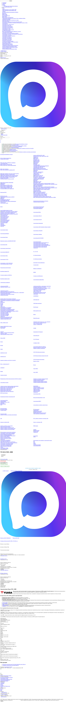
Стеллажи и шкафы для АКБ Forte (6, 275)
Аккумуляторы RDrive (37, 212)
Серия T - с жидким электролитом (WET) (7, 332)
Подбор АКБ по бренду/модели (7, 44)
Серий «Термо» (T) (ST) (37, 290)
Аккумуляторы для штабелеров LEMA (6, 443)
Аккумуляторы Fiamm (4, 237)
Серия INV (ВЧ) (3, 202)
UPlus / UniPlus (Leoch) (4, 322)
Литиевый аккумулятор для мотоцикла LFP (7, 396)
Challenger (2, 331)
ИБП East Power (36, 162)
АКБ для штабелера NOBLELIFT (5, 446)
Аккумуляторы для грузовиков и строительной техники (42, 440)
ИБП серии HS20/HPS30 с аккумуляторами (40, 169)
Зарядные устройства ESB (4, 422)
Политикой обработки (16, 700)
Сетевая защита (36, 410)
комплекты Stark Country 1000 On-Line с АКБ (40, 156)
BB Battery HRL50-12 (3, 573)
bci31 (34, 442)
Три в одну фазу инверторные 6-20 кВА (40, 288)
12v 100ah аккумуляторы (6, 30)
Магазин (1, 688)
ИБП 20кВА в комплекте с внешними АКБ (7, 174)
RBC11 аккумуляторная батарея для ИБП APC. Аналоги (11, 31)
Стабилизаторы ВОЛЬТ (4, 286)
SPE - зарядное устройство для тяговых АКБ (40, 418)
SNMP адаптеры (36, 173)
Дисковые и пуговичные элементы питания (40, 378)
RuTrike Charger (36, 431)
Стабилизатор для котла (6, 19)
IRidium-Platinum (3, 403)
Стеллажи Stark (35, 264)
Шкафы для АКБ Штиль (37, 268)
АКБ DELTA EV (3, 356)
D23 (34, 441)
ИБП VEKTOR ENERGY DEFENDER (6, 182)
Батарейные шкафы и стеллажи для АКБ (7, 178)
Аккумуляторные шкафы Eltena (38, 279)
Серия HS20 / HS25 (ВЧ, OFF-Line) (39, 166)
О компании (4, 2)
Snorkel (1, 301)
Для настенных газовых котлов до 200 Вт (40, 195)
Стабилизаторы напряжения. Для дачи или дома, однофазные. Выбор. (13, 18)
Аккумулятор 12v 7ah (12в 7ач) (7, 26)
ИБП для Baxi (4, 16)
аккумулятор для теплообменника (39, 262)
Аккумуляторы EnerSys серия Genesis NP (40, 246)
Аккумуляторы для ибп (4, 678)
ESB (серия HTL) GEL (37, 310)
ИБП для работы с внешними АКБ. (6, 164)
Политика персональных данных (5, 675)
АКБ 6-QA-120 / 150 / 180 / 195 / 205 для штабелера (8, 442)
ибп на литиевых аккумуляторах (5, 158)
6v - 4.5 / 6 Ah (35, 251)
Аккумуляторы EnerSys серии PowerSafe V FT (41, 242)
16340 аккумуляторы (36, 386)
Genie (1, 305)
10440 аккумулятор (36, 389)
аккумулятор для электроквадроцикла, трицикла (10, 33)
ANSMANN (2, 367)
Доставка (1, 685)
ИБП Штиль (2, 184)
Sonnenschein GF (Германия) (38, 331)
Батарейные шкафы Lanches (5, 278)
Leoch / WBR (35, 372)
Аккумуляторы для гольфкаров (5, 308)
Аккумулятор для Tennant (4, 313)
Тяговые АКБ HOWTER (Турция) (6, 326)
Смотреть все (35, 247)
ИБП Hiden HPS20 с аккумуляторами (39, 168)
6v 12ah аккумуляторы (37, 255)
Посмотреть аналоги (4, 464)
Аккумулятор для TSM (4, 312)
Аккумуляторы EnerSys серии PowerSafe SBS (40, 244)
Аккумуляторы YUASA (4, 259)
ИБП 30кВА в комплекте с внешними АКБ (7, 177)
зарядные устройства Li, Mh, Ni (38, 388)
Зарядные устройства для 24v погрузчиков (7, 429)
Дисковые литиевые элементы (38, 380)
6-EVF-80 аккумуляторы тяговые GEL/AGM (40, 355)
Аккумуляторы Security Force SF (38, 206)
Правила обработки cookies (6, 48)
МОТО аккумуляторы (13, 150)
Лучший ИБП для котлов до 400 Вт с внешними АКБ (42, 196)
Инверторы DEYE (3, 192)
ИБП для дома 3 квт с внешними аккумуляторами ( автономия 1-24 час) (45, 187)
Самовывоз (4, 3)
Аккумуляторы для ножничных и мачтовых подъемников (9, 300)
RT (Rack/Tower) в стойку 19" (5, 199)
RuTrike (1, 345)
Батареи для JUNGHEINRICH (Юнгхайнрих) (7, 435)
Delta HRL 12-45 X (3, 558)
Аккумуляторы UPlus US (37, 215)
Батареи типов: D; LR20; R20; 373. (6, 389)
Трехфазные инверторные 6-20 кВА (39, 289)
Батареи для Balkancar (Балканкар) (6, 434)
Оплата (3, 4)
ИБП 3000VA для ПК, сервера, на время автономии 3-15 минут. (43, 186)
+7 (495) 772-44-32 (3, 51)
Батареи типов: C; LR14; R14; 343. (6, 388)
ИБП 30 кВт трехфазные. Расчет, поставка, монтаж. (8, 176)
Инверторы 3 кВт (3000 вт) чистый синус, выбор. (10, 20)
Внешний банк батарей (37, 191)
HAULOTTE (2, 302)
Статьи (3, 8)
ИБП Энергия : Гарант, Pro (37, 176)
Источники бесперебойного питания (6, 154)
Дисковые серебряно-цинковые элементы (40, 382)
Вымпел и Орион (36, 361)
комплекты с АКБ (36, 159)
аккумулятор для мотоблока (6, 38)
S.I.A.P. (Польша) (36, 339)
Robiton (1, 371)
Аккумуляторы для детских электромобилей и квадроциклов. (12, 34)
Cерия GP (2, 223)
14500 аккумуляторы (36, 390)
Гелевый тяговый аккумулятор (7, 43)
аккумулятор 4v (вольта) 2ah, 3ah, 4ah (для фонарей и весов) (12, 21)
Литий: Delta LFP (36, 335)
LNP (1, 418)
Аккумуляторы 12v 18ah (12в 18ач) (8, 29)
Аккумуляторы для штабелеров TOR (6, 444)
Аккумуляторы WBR (3, 222)
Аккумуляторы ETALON (37, 219)
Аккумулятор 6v (5, 23)
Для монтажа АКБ (3, 413)
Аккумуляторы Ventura (4, 229)
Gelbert (1, 349)
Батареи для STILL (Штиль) (5, 436)
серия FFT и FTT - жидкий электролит (39, 322)
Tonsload (34, 429)
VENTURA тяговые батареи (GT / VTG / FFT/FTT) (41, 321)
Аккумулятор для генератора (7, 37)
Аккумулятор (35, 435)
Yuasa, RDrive (35, 368)
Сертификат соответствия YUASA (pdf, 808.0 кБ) (10, 665)
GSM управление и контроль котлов (39, 413)
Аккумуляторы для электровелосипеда (8, 35)
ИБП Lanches (35, 158)
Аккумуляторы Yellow (4, 255)
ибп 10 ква (4, 13)
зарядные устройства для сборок (38, 387)
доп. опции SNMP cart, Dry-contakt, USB (7, 188)
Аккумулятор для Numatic (4, 314)
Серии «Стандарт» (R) (37, 291)
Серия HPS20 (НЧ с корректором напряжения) (41, 165)
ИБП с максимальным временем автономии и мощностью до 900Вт (44, 197)
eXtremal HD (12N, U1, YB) (4, 402)
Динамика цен (2, 587)
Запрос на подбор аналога (5, 466)
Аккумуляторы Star (3, 219)
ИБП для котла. (4, 14)
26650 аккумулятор (36, 391)
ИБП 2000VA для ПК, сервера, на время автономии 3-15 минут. (43, 183)
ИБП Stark (2, 198)
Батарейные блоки (36, 160)
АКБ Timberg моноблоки (37, 303)
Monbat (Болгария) (36, 318)
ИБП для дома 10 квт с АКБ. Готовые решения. (8, 165)
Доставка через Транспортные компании (11, 6)
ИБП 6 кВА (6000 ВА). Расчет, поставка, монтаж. (41, 189)
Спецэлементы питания (4, 382)
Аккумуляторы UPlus (36, 393)
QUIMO (34, 328)
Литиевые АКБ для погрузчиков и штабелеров (8, 298)
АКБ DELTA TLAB (3, 352)
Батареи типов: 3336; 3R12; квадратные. (7, 391)
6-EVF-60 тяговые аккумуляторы (38, 359)
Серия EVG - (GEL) (3, 333)
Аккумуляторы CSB (3, 215)
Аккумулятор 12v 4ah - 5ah (6, 25)
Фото (1, 690)
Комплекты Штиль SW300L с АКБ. (6, 185)
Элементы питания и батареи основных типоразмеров (9, 386)
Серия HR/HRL (3, 225)
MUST (1, 206)
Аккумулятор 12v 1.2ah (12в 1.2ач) (8, 24)
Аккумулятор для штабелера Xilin (5, 445)
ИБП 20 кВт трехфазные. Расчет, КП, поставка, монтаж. (9, 173)
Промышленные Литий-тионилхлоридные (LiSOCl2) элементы (10, 378)
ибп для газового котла (6, 15)
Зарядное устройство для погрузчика (6, 425)
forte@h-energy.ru (3, 57)
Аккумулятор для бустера (6, 36)
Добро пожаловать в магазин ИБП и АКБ (9, 10)
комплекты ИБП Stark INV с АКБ (38, 155)
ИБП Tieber (35, 180)
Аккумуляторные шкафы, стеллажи (20, 145)
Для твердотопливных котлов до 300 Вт (40, 194)
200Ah (34, 436)
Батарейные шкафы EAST (4, 271)
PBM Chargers (35, 425)
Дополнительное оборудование (5, 267)
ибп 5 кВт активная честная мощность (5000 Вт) (10, 12)
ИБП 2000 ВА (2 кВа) (36, 182)
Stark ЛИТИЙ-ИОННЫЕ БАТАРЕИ (6, 210)
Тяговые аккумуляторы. (15, 147)
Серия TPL (2, 226)
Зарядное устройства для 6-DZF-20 (39, 348)
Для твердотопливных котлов (5, 293)
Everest (1, 341)
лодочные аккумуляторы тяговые (7, 41)
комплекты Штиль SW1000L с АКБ (6, 187)
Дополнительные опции (37, 172)
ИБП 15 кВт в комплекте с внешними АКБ (7, 169)
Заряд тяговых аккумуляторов (5, 426)
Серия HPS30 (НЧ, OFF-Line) (38, 167)
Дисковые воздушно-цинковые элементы (40, 381)
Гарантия (3, 11)
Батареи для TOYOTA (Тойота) (5, 437)
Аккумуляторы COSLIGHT (37, 230)
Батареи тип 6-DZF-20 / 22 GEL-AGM (39, 347)
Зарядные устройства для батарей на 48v (7, 427)
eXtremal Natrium (3, 401)
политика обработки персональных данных (9, 46)
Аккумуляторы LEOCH (4, 217)
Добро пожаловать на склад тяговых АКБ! (9, 9)
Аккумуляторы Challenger (37, 234)
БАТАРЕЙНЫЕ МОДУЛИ (4, 200)
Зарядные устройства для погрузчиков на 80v (7, 428)
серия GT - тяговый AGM (37, 324)
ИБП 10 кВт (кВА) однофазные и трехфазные (7, 162)
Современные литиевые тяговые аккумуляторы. (10, 45)
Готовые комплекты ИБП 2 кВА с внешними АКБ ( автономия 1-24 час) (45, 184)
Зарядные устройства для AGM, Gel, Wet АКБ (25, 148)
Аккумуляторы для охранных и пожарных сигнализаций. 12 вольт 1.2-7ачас (14, 22)
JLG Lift (1, 303)
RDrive (34, 314)
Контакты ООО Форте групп (5, 686)
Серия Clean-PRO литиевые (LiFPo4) (6, 334)
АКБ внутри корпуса (36, 190)
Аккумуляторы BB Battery (4, 233)
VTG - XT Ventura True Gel (37, 323)
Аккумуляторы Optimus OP (37, 208)
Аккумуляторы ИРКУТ (37, 401)
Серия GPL (2, 224)
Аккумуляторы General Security (5, 248)
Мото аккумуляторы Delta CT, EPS (39, 397)
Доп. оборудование (3, 408)
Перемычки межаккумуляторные (38, 201)
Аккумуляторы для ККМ (6, 42)
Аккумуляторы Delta (3, 244)
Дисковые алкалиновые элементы (39, 379)
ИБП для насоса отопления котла (7, 17)
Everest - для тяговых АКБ (37, 422)
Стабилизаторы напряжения (17, 146)
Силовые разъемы (3, 410)
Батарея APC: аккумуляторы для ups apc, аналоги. (8, 212)
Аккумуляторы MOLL (37, 445)
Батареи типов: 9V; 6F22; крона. (5, 390)
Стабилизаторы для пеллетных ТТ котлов (7, 294)
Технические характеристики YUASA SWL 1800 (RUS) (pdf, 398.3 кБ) (14, 664)
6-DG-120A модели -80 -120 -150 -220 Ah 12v (7, 441)
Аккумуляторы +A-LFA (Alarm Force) (6, 263)
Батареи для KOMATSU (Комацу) (5, 438)
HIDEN (34, 272)
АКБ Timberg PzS (36, 299)
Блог (1, 689)
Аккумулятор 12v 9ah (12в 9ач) (7, 27)
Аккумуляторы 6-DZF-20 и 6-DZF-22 (39, 346)
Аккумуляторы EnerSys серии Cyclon (39, 243)
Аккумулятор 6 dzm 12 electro (7, 32)
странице (60, 700)
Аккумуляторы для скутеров (7, 39)
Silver (1, 404)
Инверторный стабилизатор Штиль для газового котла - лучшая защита (12, 292)
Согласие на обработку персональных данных (10, 47)
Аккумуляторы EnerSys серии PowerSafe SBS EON (41, 245)
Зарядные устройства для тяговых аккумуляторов (8, 414)
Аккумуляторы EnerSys (37, 241)
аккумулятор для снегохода (6, 40)
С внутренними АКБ (3, 163)
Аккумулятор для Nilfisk (4, 315)
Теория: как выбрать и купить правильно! (40, 193)
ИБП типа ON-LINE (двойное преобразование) (8, 201)
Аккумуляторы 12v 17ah (6, 28)
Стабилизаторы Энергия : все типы (39, 293)
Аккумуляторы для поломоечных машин (7, 310)
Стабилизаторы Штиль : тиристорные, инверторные (42, 286)
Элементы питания (12, 149)
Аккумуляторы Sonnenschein (38, 223)
